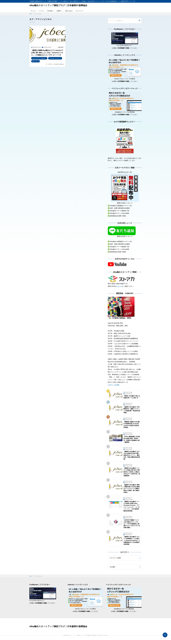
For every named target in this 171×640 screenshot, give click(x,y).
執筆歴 (59, 11)
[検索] (139, 20)
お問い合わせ (68, 11)
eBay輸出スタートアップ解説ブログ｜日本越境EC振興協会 (58, 5)
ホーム (33, 11)
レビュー (119, 286)
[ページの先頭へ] (165, 635)
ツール (41, 11)
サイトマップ (79, 11)
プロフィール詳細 (113, 385)
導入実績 (49, 11)
